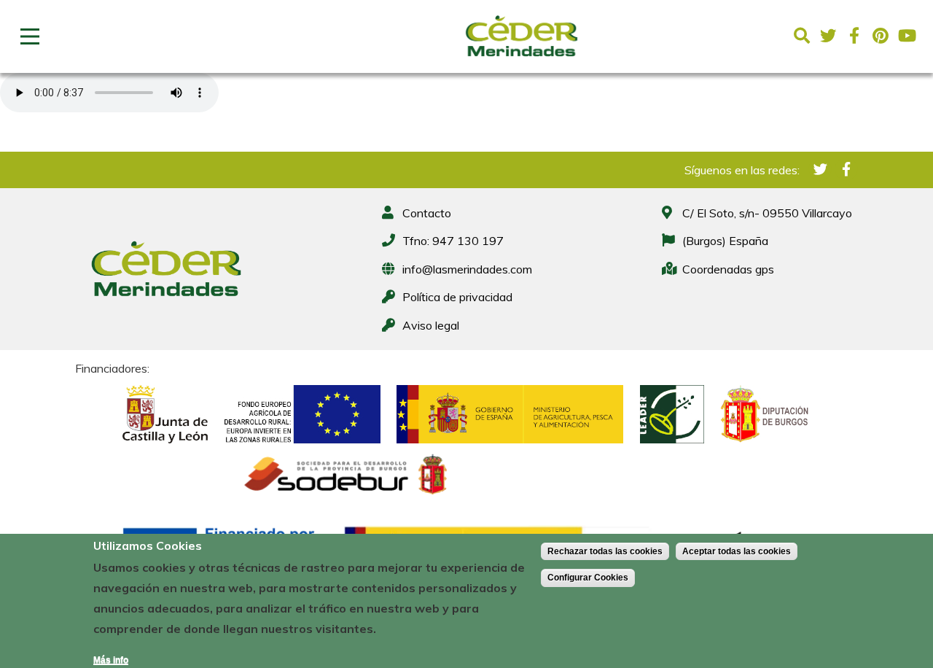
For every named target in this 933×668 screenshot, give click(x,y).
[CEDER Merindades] (521, 60)
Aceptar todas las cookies (736, 551)
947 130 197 (468, 240)
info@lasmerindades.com (467, 269)
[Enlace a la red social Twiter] (828, 35)
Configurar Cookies (587, 577)
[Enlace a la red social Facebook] (854, 35)
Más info (110, 660)
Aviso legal (430, 325)
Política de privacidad (457, 297)
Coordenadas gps (728, 269)
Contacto (426, 213)
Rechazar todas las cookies (605, 551)
